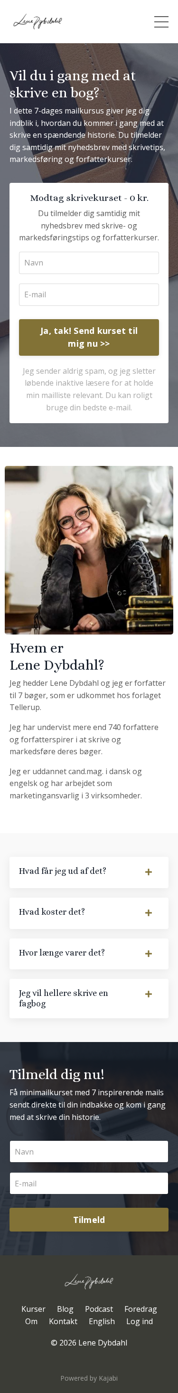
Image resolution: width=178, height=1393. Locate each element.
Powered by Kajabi (89, 1378)
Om (31, 1321)
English (102, 1321)
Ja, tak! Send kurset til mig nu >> (89, 337)
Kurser (33, 1309)
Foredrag (140, 1309)
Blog (65, 1309)
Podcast (99, 1309)
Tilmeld (89, 1219)
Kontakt (63, 1321)
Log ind (139, 1321)
